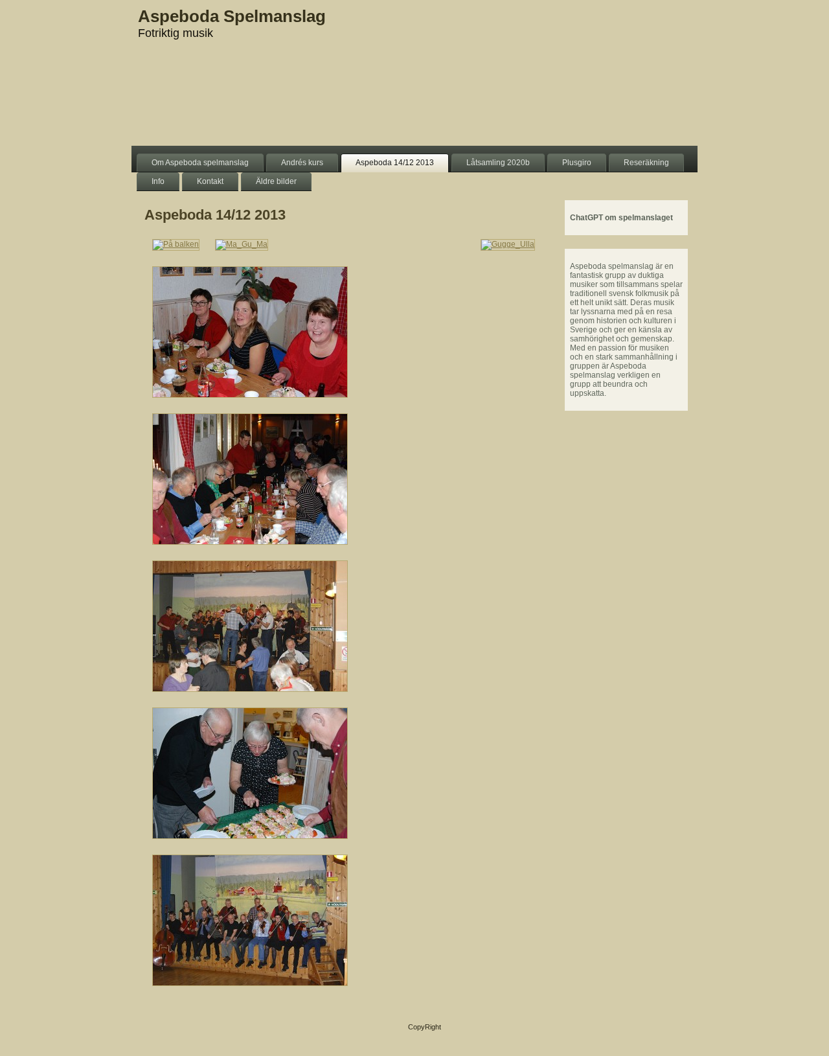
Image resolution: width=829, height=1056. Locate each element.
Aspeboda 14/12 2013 (215, 215)
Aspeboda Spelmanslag (232, 16)
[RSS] (145, 1031)
